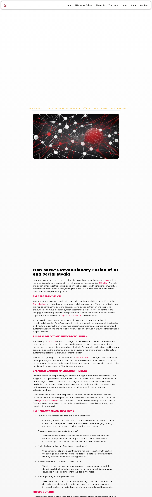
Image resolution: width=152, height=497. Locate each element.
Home (68, 5)
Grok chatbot (39, 304)
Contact (144, 5)
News (124, 5)
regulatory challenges (47, 400)
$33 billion (103, 283)
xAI (107, 280)
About (134, 5)
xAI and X (52, 341)
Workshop (113, 5)
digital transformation (71, 315)
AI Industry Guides (83, 5)
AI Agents (100, 5)
